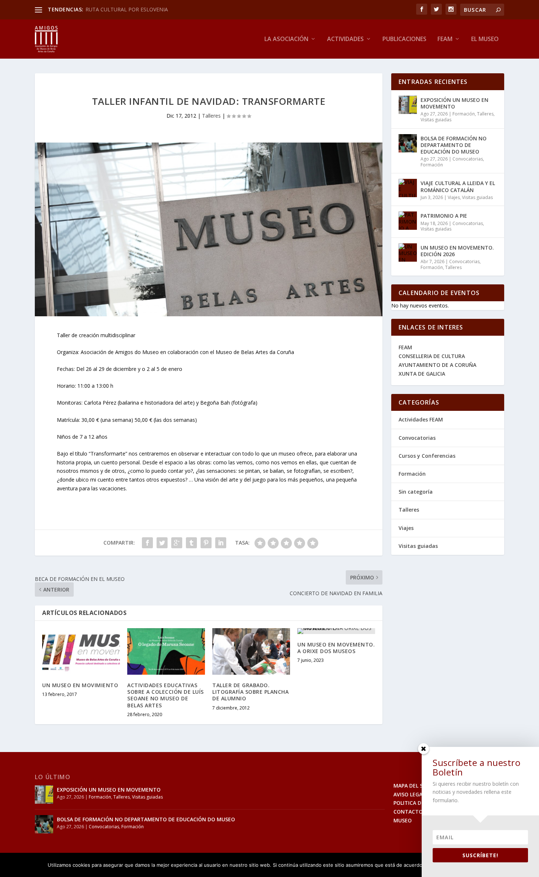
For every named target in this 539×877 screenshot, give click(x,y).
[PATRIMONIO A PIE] (408, 220)
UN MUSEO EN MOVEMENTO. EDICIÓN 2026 (457, 251)
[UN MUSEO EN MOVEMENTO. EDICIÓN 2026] (408, 252)
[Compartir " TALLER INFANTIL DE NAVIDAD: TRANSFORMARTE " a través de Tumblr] (191, 542)
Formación (463, 114)
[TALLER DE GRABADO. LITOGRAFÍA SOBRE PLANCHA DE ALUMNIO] (251, 651)
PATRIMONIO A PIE (444, 215)
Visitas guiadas (436, 120)
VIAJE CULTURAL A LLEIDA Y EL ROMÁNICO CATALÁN (458, 186)
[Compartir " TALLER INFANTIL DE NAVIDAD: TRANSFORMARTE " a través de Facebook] (147, 542)
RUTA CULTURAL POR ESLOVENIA (126, 9)
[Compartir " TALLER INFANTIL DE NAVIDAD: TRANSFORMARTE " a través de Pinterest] (206, 542)
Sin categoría (416, 491)
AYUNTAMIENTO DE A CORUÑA (437, 364)
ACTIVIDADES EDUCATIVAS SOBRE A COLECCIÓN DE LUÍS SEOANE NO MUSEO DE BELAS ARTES (165, 695)
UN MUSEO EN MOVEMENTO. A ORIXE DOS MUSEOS (336, 648)
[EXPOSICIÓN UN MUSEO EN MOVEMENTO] (408, 105)
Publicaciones (404, 39)
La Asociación (286, 39)
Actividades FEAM (421, 419)
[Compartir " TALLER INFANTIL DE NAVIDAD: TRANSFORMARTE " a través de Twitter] (162, 542)
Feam (444, 39)
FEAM (405, 347)
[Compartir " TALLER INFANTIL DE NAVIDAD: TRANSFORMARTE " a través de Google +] (176, 542)
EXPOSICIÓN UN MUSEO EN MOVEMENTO (454, 103)
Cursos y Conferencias (427, 455)
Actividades (345, 39)
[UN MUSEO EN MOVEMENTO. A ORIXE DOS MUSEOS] (336, 631)
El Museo (485, 39)
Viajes (454, 197)
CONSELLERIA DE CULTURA (432, 356)
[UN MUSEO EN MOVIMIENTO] (81, 651)
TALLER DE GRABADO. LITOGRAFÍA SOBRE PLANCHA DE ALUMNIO (250, 692)
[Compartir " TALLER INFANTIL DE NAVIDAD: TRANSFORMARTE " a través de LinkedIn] (220, 542)
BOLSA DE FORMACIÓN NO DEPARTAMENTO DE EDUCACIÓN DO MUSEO (454, 145)
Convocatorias (467, 159)
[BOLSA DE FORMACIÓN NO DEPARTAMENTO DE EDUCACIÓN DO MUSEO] (408, 143)
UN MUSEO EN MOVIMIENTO (80, 685)
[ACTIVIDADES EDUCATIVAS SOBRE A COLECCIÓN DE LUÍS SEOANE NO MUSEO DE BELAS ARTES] (166, 651)
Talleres (211, 115)
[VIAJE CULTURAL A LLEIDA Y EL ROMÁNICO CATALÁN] (408, 188)
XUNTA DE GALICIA (422, 373)
